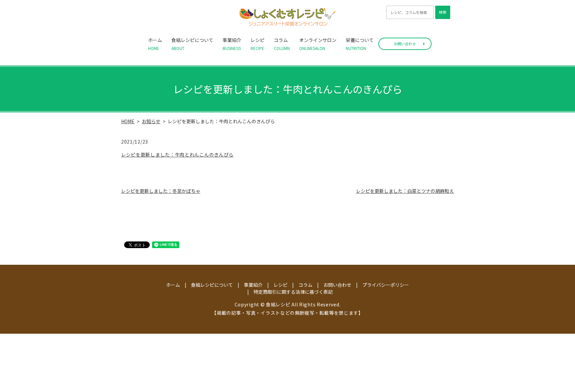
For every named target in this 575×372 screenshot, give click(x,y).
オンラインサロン (317, 44)
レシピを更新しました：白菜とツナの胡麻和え (405, 190)
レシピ (258, 44)
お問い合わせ (405, 43)
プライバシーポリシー (385, 284)
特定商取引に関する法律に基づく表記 (293, 291)
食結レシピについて (192, 44)
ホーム (155, 44)
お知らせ (151, 121)
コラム (282, 44)
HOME (127, 121)
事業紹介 (232, 44)
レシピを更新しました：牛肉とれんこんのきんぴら (177, 154)
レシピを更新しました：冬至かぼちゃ (160, 190)
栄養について (360, 44)
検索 (442, 12)
